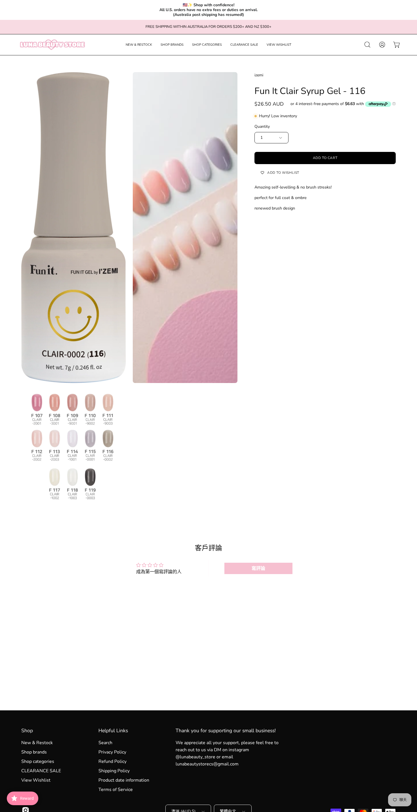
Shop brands (34, 752)
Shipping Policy (114, 771)
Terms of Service (115, 789)
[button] (138, 44)
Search (105, 743)
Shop (27, 730)
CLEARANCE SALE (41, 771)
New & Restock (37, 743)
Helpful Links (113, 730)
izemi (258, 75)
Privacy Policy (112, 752)
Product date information (123, 780)
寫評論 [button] (258, 568)
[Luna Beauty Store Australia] (52, 45)
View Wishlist (35, 780)
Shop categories (37, 761)
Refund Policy (112, 761)
